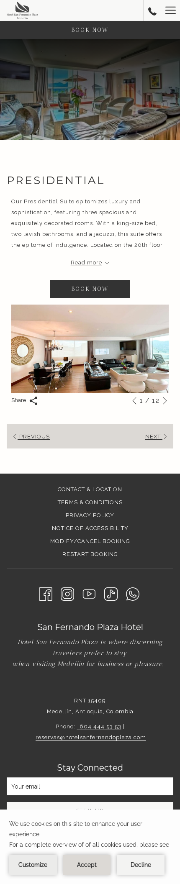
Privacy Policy (90, 515)
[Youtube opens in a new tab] (89, 593)
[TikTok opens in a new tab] (111, 593)
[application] (90, 847)
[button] (90, 349)
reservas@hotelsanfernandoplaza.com (91, 737)
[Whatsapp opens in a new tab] (132, 593)
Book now (90, 29)
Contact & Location (90, 489)
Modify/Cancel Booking (90, 541)
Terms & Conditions (90, 502)
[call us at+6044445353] (152, 10)
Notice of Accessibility (90, 528)
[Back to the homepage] (22, 10)
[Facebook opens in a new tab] (45, 593)
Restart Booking (90, 554)
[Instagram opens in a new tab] (67, 593)
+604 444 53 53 (99, 726)
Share (19, 400)
